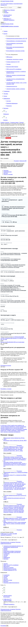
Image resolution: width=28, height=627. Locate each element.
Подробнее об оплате (6, 365)
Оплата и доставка (8, 174)
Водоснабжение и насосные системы (15, 50)
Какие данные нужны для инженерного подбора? (14, 411)
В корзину (16, 160)
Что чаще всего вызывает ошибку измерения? (13, 409)
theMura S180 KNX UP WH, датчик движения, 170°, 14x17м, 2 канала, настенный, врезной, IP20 (14, 523)
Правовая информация (11, 103)
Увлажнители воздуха (11, 86)
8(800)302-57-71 (7, 18)
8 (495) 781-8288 (13, 533)
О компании (6, 91)
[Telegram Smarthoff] (4, 588)
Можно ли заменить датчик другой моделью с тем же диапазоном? (13, 406)
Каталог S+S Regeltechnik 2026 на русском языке (12, 342)
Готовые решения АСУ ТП (12, 61)
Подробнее (3, 625)
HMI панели (9, 57)
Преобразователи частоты (9, 568)
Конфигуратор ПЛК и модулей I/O (11, 552)
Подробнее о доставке (6, 388)
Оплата (5, 96)
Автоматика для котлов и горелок (14, 59)
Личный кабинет (7, 15)
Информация (6, 98)
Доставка (5, 93)
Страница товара (14, 122)
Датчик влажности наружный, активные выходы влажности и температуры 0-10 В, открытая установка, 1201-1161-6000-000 (13, 511)
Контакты (5, 108)
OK (7, 625)
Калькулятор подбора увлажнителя (12, 551)
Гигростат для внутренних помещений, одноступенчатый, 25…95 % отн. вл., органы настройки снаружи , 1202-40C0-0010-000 (14, 488)
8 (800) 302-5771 (5, 533)
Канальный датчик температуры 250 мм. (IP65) (15, 440)
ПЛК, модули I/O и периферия (13, 69)
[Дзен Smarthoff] (4, 590)
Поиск (2, 7)
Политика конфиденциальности (11, 543)
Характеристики (7, 171)
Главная (5, 31)
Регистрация (6, 16)
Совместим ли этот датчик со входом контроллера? (14, 404)
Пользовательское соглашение (8, 542)
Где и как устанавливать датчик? (10, 408)
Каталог (5, 33)
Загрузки (8, 101)
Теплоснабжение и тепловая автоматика (16, 41)
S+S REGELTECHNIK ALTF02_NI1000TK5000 (12, 337)
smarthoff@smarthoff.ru (8, 20)
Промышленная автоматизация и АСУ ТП (16, 38)
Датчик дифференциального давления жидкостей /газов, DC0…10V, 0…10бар (13, 450)
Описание (5, 170)
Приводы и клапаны (8, 567)
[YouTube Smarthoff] (4, 593)
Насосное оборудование (12, 66)
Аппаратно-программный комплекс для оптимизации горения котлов (13, 546)
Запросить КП (22, 160)
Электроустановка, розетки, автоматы (15, 88)
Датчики (8, 64)
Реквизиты (9, 105)
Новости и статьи (7, 580)
